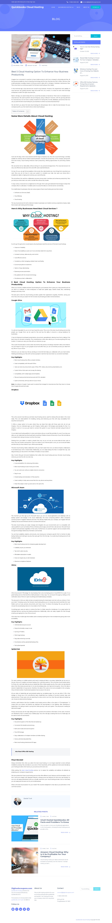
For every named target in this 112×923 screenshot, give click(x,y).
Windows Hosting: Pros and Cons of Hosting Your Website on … (89, 71)
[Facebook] (12, 909)
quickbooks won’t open (17, 900)
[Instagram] (16, 909)
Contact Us (96, 7)
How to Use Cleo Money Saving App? (89, 47)
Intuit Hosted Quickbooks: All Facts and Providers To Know (54, 821)
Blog (78, 7)
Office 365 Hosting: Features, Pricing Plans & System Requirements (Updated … (89, 84)
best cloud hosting (28, 770)
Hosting (44, 65)
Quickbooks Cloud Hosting (27, 7)
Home (53, 7)
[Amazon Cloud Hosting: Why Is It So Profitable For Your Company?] (24, 861)
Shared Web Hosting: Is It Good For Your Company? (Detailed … (90, 59)
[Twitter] (24, 909)
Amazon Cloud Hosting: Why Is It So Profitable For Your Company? (54, 854)
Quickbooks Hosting (65, 7)
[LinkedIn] (20, 909)
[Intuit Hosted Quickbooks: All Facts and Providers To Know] (24, 828)
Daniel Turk (19, 65)
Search (95, 36)
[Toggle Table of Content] (27, 111)
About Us (86, 7)
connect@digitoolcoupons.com (65, 892)
